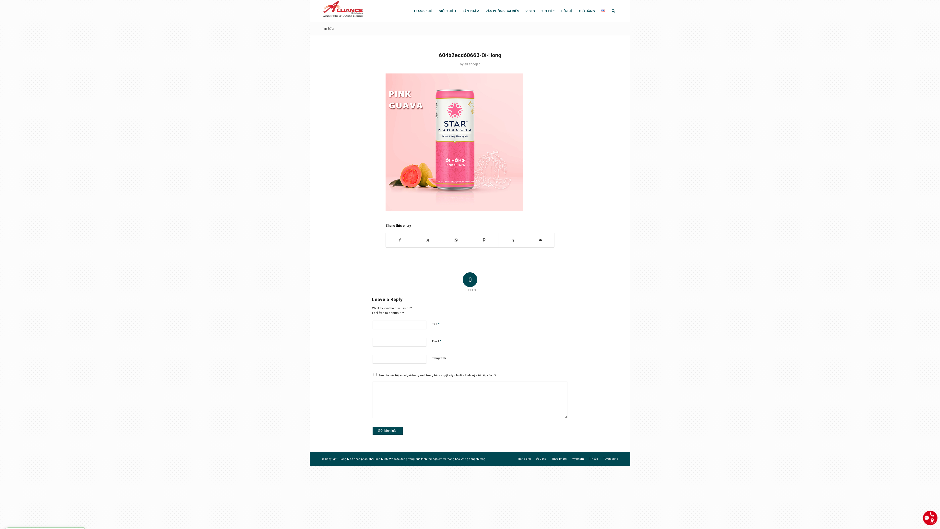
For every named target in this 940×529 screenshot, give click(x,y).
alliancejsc (472, 64)
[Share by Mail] (540, 240)
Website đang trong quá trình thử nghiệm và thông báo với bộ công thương (437, 459)
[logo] (342, 11)
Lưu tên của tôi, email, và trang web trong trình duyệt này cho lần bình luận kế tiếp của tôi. (438, 375)
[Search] (613, 11)
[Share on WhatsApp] (456, 240)
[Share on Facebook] (400, 240)
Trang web (439, 358)
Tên (435, 324)
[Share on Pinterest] (484, 240)
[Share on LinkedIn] (512, 240)
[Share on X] (428, 240)
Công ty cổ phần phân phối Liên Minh (364, 459)
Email (436, 341)
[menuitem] (422, 11)
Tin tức (328, 28)
